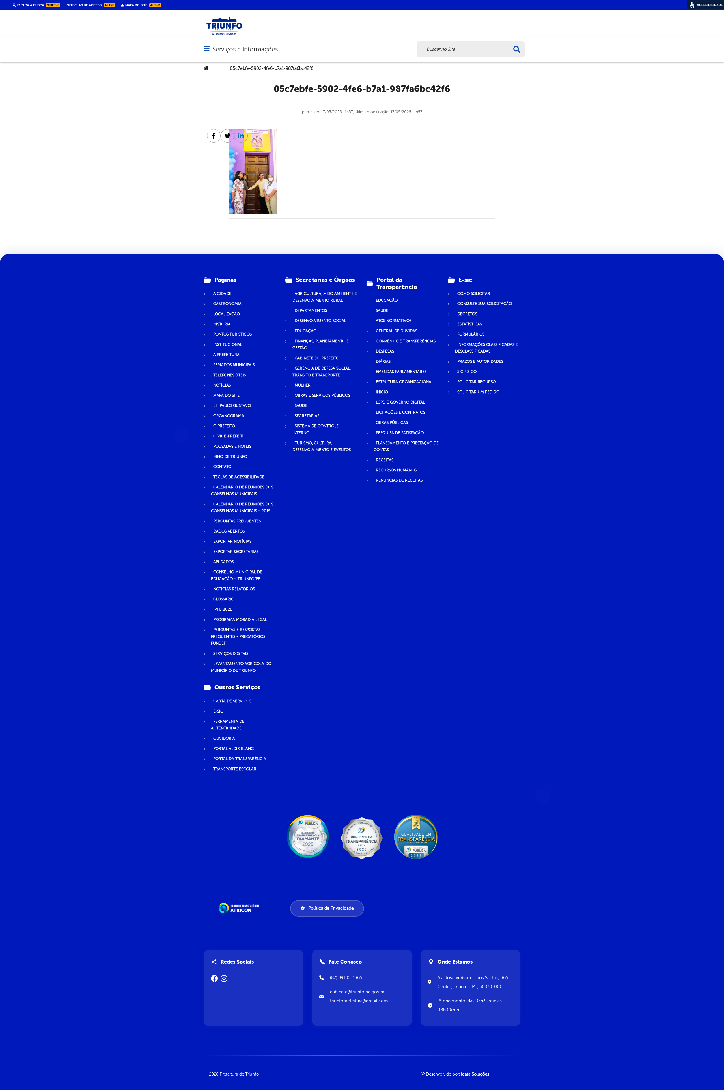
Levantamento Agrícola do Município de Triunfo (241, 667)
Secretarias (307, 416)
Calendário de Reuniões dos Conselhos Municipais (242, 490)
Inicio (382, 392)
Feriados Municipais (234, 365)
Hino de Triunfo (230, 456)
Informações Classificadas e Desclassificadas (486, 347)
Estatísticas (469, 324)
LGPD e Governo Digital (400, 402)
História (221, 324)
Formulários (470, 334)
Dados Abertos (229, 531)
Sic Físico (467, 372)
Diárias (383, 361)
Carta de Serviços (232, 701)
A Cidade (222, 293)
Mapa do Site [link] (142, 5)
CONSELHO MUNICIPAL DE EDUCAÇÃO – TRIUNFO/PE (236, 575)
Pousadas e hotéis (232, 446)
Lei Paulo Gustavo (232, 406)
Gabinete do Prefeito (317, 358)
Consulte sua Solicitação (484, 304)
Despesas (385, 351)
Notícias (222, 385)
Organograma (228, 416)
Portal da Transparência (239, 759)
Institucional (227, 344)
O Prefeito (224, 426)
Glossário (223, 599)
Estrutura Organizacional (404, 382)
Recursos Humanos (396, 470)
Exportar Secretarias (235, 552)
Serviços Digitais (230, 653)
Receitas (384, 460)
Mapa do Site (226, 395)
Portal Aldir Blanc (233, 748)
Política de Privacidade (331, 908)
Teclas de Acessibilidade (238, 477)
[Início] (206, 68)
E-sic (218, 711)
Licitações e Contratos (400, 412)
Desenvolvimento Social (320, 321)
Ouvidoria (224, 738)
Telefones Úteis (229, 375)
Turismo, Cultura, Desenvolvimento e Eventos (321, 446)
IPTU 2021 (222, 609)
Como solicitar (473, 293)
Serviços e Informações (245, 49)
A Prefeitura (226, 355)
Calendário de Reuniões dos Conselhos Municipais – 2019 (242, 507)
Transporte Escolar (234, 769)
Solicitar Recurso (476, 382)
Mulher (303, 385)
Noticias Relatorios (234, 589)
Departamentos (311, 310)
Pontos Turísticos (232, 334)
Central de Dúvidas (396, 331)
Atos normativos (393, 321)
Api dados (223, 562)
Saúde (301, 406)
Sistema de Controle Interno (315, 429)
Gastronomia (227, 304)
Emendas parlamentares (401, 372)
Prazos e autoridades (480, 361)
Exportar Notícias (232, 541)
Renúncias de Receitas (399, 480)
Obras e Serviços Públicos (322, 395)
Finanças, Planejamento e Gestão (320, 344)
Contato (222, 467)
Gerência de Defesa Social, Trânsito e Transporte (321, 371)
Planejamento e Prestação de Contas (406, 446)
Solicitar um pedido (478, 392)
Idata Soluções (475, 1074)
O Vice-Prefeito (229, 436)
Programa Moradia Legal (240, 619)
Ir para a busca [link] (37, 5)
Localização (226, 314)
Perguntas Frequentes (237, 521)
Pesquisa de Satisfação (400, 433)
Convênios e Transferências (406, 341)
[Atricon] (240, 908)
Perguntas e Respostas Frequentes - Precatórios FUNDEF (238, 636)
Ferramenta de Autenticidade (227, 724)
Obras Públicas (392, 422)
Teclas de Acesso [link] (92, 5)
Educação (305, 331)
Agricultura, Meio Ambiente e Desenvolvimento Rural (324, 296)
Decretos (467, 314)
